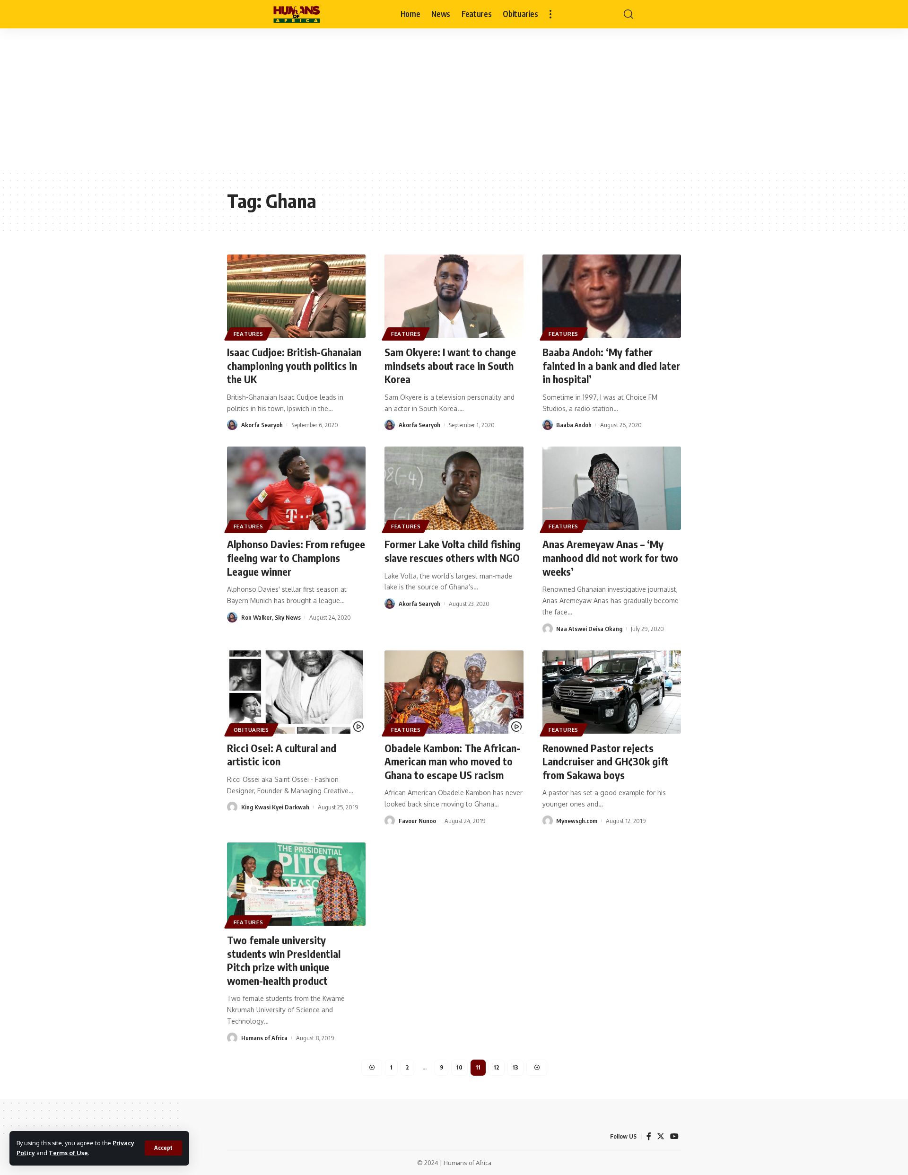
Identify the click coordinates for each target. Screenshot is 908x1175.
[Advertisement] (454, 99)
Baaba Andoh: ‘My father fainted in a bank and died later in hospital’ (611, 365)
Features (248, 333)
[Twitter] (661, 1136)
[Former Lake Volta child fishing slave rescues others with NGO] (453, 488)
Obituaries (251, 729)
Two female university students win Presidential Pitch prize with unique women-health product (283, 960)
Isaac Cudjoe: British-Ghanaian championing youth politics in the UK (294, 365)
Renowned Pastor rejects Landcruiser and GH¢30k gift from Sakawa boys (605, 761)
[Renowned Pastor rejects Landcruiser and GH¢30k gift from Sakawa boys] (611, 692)
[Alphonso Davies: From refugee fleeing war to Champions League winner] (296, 488)
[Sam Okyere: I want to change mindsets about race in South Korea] (453, 296)
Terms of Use (68, 1153)
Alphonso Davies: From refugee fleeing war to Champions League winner (296, 557)
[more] (550, 14)
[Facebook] (649, 1136)
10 (459, 1067)
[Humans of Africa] (296, 14)
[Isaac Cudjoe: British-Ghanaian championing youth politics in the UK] (296, 296)
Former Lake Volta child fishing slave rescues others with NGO (452, 550)
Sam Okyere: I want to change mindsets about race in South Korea (450, 365)
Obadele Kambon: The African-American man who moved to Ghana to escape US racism (452, 761)
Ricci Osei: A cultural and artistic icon (281, 754)
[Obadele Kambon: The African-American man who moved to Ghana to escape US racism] (453, 692)
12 (496, 1067)
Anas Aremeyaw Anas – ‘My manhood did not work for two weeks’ (610, 557)
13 (515, 1067)
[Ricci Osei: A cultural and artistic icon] (296, 692)
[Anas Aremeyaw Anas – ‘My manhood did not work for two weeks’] (611, 488)
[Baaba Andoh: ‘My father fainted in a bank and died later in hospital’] (611, 296)
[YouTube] (674, 1136)
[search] (628, 14)
